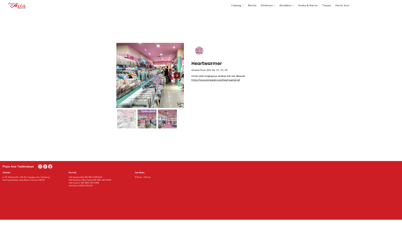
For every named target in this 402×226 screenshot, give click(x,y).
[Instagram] (40, 166)
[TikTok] (45, 166)
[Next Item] (177, 75)
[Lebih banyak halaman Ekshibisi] (293, 5)
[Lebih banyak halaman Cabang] (243, 5)
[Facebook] (50, 166)
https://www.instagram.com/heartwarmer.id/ (215, 80)
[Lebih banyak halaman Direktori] (274, 5)
